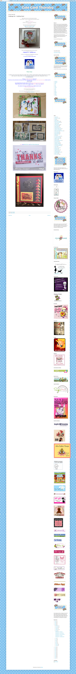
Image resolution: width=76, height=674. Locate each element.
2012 (55, 653)
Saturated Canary (57, 142)
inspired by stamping (57, 129)
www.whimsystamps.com (29, 76)
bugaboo (56, 120)
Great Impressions (57, 127)
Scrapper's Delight (57, 143)
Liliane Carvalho (31, 26)
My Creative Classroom (58, 136)
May (56, 640)
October (56, 628)
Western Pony (31, 120)
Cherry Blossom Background (34, 144)
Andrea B (56, 81)
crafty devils (56, 123)
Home (30, 215)
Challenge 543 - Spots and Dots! (59, 634)
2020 (55, 622)
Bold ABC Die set (26, 144)
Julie (55, 88)
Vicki (25, 92)
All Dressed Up (57, 118)
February (56, 644)
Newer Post (10, 215)
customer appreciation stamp (40, 79)
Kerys (21, 144)
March (56, 643)
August (56, 630)
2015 (55, 649)
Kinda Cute (26, 26)
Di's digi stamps (57, 125)
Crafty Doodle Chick (57, 124)
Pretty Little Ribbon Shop (58, 140)
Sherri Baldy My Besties (58, 145)
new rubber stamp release (29, 78)
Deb (26, 120)
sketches (56, 146)
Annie (55, 83)
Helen (55, 86)
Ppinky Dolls (56, 139)
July (56, 638)
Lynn (29, 172)
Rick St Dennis (57, 141)
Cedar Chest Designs (58, 122)
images (34, 83)
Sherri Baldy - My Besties (58, 144)
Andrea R (56, 82)
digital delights (57, 126)
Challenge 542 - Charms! (58, 635)
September (57, 629)
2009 (55, 656)
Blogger (42, 667)
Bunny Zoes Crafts (57, 121)
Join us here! (29, 23)
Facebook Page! (31, 21)
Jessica (56, 87)
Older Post (48, 215)
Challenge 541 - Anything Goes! (59, 636)
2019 (55, 623)
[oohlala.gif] (59, 591)
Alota (55, 119)
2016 (55, 648)
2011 (55, 654)
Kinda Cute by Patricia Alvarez (59, 130)
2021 (55, 621)
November (57, 627)
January (56, 645)
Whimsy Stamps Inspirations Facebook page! (37, 82)
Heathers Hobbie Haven (58, 128)
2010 (55, 655)
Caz (55, 84)
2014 (55, 650)
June (56, 639)
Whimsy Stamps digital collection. (30, 86)
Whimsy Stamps (57, 154)
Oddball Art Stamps (57, 138)
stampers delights (57, 147)
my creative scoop (57, 137)
